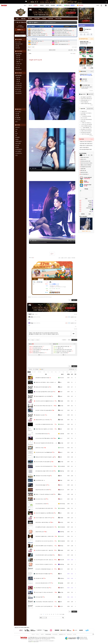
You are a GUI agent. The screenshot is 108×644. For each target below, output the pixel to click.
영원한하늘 (62, 531)
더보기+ (50, 343)
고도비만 (61, 410)
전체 (29, 371)
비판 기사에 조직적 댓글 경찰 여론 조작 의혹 (45, 466)
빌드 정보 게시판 (18, 89)
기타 (75, 371)
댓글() (74, 53)
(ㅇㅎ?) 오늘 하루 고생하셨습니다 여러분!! (44, 494)
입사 (30, 50)
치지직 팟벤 (17, 45)
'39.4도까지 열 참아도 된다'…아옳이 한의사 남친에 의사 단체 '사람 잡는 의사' (51, 550)
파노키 (61, 438)
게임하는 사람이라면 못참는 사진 (43, 522)
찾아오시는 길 (69, 634)
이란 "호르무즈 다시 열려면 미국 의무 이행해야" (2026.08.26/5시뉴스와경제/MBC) (52, 564)
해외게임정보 (17, 137)
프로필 (41, 279)
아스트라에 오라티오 (18, 153)
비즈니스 (37, 634)
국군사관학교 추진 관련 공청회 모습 (43, 461)
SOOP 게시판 (17, 47)
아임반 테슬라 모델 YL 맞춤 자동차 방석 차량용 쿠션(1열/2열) (86, 143)
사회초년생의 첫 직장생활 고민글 (43, 573)
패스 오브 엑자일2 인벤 (21, 22)
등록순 (33, 314)
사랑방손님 (62, 578)
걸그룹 (16, 133)
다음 (63, 614)
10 (60, 614)
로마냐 (61, 555)
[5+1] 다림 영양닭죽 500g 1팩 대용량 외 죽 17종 (86, 149)
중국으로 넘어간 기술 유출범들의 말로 (44, 452)
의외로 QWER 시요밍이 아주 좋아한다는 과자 (45, 545)
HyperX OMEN (18, 143)
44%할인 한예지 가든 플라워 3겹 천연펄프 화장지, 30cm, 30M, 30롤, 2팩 (86, 145)
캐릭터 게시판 (17, 67)
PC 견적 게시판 (17, 119)
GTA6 (16, 155)
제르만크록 (62, 559)
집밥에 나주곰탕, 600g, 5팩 (84, 147)
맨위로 (69, 339)
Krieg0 (61, 480)
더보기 (48, 275)
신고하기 (65, 257)
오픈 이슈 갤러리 (18, 111)
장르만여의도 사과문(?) (41, 503)
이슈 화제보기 (73, 26)
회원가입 (17, 32)
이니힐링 (45, 275)
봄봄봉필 (61, 583)
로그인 (98, 5)
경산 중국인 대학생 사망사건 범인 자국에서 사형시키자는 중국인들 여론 (50, 405)
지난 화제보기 (66, 26)
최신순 (36, 314)
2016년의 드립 (39, 480)
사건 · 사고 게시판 (18, 91)
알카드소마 (62, 489)
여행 (16, 135)
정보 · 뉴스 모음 (17, 41)
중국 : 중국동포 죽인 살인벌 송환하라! (44, 410)
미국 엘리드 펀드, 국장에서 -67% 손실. (44, 517)
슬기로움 (61, 405)
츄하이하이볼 (62, 503)
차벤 (16, 131)
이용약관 (42, 634)
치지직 (16, 129)
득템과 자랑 (18, 61)
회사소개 (33, 634)
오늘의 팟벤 (17, 115)
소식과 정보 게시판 (18, 85)
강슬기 (61, 396)
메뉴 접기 (67, 279)
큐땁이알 (61, 545)
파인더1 (61, 569)
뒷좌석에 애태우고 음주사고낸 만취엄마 (44, 555)
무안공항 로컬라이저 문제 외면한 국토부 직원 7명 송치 (47, 508)
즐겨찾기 (42, 369)
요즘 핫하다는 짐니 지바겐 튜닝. (43, 419)
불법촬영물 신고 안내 (62, 634)
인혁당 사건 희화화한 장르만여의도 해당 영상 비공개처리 (47, 424)
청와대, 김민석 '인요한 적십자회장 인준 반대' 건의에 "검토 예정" (48, 606)
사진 (63, 371)
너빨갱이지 (62, 587)
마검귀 (61, 391)
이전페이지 (64, 339)
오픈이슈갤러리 (74, 47)
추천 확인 (73, 257)
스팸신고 (69, 257)
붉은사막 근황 (39, 578)
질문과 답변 (18, 55)
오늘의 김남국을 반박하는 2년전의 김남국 (44, 391)
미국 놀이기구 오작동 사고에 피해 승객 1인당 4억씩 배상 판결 (48, 592)
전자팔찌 (61, 419)
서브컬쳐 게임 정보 (18, 141)
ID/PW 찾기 (22, 32)
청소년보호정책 (54, 634)
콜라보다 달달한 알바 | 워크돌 (42, 377)
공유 (59, 257)
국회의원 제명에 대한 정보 (42, 433)
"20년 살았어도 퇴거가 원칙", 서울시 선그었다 (45, 559)
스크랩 (62, 257)
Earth (61, 475)
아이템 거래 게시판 (18, 69)
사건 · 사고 (18, 65)
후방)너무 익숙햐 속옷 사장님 (42, 587)
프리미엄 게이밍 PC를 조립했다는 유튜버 (44, 438)
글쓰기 (74, 366)
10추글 (37, 369)
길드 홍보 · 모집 (18, 63)
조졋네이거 (62, 424)
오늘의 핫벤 (17, 113)
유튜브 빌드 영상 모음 (18, 43)
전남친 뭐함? (39, 597)
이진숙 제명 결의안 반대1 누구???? (43, 583)
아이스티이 (62, 377)
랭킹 (46, 279)
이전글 (37, 339)
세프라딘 (61, 522)
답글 (75, 320)
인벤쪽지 (43, 275)
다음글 (32, 339)
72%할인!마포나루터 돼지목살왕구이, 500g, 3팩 (86, 141)
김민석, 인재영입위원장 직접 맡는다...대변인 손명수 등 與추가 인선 (49, 569)
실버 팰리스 (17, 147)
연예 (39, 371)
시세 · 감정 (18, 81)
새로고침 (75, 314)
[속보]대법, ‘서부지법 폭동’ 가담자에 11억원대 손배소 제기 (47, 601)
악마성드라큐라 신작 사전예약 (42, 489)
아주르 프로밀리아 (18, 151)
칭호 (52, 279)
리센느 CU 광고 (40, 447)
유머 (44, 371)
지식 (59, 371)
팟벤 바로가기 (17, 127)
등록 (73, 333)
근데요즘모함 (62, 466)
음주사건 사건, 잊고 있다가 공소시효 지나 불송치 (46, 541)
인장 (35, 279)
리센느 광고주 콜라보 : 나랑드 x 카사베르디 (45, 382)
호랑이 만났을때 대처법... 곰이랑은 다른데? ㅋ (45, 536)
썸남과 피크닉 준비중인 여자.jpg (43, 475)
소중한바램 (62, 433)
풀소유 (61, 452)
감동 (71, 371)
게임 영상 (16, 139)
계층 (67, 371)
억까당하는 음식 (40, 531)
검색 (24, 36)
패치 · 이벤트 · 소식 (19, 59)
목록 (71, 53)
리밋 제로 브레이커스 (18, 149)
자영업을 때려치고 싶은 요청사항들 (43, 396)
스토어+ (91, 38)
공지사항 (74, 634)
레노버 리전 (17, 145)
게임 (55, 371)
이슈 (34, 371)
